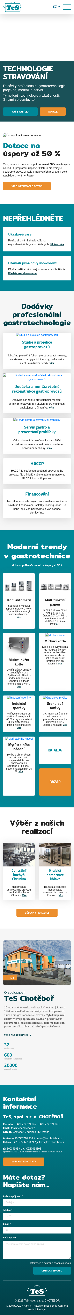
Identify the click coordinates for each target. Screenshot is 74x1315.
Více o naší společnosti (16, 1035)
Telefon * (7, 1210)
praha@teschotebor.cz (49, 1138)
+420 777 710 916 (22, 1138)
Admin (27, 1306)
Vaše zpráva (9, 1237)
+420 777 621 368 (48, 1124)
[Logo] (12, 7)
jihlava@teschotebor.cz (50, 1142)
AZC (18, 1306)
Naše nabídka (20, 111)
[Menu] (67, 7)
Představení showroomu (22, 273)
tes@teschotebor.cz (23, 1128)
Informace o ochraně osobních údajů (50, 1263)
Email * (7, 1224)
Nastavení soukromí (45, 1306)
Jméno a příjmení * (13, 1196)
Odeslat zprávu (52, 1270)
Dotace (53, 111)
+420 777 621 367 (25, 1124)
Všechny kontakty (24, 1161)
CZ (55, 7)
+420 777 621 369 (23, 1142)
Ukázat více (57, 244)
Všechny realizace (37, 912)
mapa (46, 1131)
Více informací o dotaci (27, 186)
